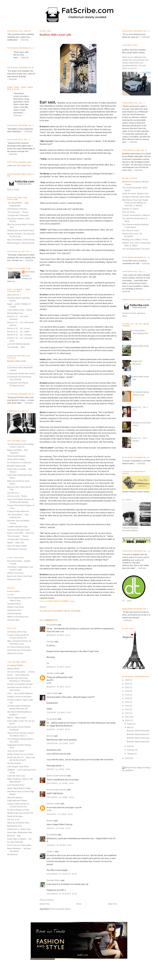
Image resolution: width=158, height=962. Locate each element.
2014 (127, 706)
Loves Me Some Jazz (16, 776)
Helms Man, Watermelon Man (19, 832)
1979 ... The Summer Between (20, 693)
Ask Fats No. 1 (13, 493)
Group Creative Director (57, 776)
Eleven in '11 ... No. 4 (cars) (18, 328)
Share (42, 607)
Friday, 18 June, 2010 (59, 828)
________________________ (20, 364)
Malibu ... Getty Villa (15, 543)
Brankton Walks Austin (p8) (55, 34)
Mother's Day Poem (15, 573)
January (130, 754)
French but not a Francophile (19, 650)
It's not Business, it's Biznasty (19, 463)
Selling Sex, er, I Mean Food (19, 829)
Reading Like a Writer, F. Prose (135, 240)
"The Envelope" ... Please (17, 212)
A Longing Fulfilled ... (16, 665)
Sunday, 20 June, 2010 (59, 845)
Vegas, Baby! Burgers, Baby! (19, 788)
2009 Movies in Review (17, 209)
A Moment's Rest (14, 579)
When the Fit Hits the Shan (18, 823)
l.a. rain (10, 594)
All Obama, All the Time (17, 632)
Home (78, 904)
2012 (127, 713)
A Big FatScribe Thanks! (17, 801)
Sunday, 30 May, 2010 (58, 729)
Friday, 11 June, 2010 (58, 769)
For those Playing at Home (18, 810)
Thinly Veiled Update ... (17, 459)
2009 (127, 758)
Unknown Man (13, 620)
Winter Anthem (13, 669)
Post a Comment (47, 900)
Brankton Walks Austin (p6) (138, 738)
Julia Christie (52, 693)
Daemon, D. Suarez (130, 209)
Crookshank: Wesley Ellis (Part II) (21, 374)
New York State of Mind (17, 546)
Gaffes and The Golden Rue (19, 165)
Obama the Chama (15, 653)
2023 (127, 684)
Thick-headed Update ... (17, 456)
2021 (127, 691)
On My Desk (12, 854)
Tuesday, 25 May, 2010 (59, 712)
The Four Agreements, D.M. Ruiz (135, 249)
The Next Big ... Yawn (16, 347)
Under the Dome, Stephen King (135, 193)
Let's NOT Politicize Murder (18, 344)
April (129, 746)
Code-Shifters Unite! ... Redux (19, 310)
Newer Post (44, 904)
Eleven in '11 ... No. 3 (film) (18, 332)
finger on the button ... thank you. (20, 533)
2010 (127, 720)
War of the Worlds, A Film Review (21, 240)
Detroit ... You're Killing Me (18, 675)
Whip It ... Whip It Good (16, 718)
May (129, 727)
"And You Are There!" (16, 751)
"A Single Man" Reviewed (18, 215)
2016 (127, 698)
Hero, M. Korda (128, 212)
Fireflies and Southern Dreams (20, 684)
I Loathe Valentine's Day (17, 527)
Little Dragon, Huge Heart (18, 767)
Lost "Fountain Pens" (16, 785)
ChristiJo (50, 642)
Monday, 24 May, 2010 (58, 635)
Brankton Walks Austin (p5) (138, 742)
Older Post (112, 904)
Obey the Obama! (14, 797)
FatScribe (30, 272)
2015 (127, 702)
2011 (127, 717)
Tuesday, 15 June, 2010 (60, 814)
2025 (127, 680)
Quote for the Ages (15, 816)
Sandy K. (50, 852)
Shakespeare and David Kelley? (20, 230)
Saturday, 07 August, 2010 (62, 874)
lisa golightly (52, 625)
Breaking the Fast (14, 826)
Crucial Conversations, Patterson (136, 215)
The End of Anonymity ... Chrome (21, 672)
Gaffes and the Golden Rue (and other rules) (134, 51)
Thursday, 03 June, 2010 (61, 743)
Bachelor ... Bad (14, 836)
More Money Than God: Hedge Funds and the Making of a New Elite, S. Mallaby (135, 203)
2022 (127, 687)
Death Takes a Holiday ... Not (19, 839)
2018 (127, 695)
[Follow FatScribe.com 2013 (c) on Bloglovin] (133, 669)
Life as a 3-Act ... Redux (17, 496)
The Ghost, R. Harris (130, 230)
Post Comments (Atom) (60, 909)
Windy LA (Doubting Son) (17, 617)
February (131, 750)
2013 (127, 709)
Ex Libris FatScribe (15, 842)
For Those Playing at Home (18, 647)
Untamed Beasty (14, 613)
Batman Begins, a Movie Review (20, 243)
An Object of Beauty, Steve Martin (136, 197)
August (130, 724)
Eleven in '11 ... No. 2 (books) (19, 335)
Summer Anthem (14, 604)
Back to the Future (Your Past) (19, 576)
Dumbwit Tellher (53, 880)
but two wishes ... (14, 591)
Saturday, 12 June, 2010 (60, 783)
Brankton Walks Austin (16, 361)
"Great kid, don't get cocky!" (18, 530)
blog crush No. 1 (14, 295)
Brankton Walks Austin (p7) (138, 734)
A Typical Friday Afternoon (18, 511)
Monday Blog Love (15, 313)
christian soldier (53, 673)
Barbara (50, 736)
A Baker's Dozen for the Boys (19, 697)
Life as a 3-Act (13, 819)
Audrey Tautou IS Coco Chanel (20, 754)
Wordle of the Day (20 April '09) (20, 813)
